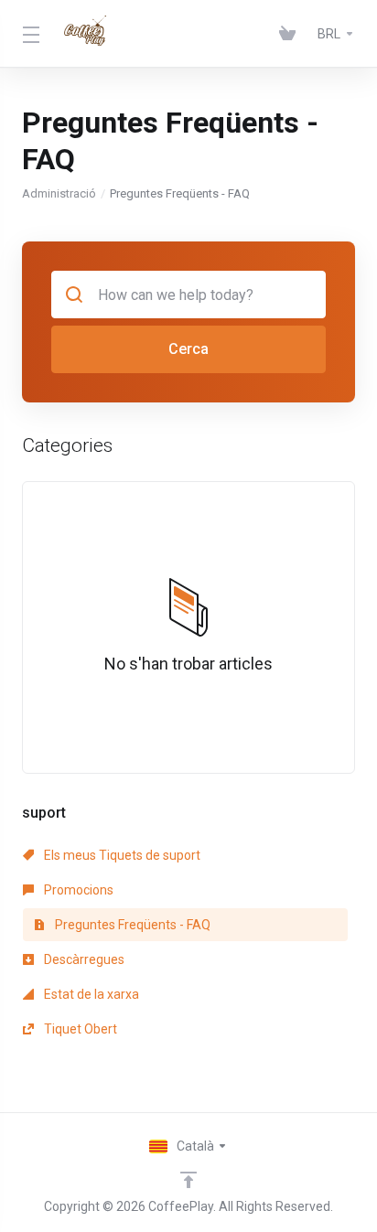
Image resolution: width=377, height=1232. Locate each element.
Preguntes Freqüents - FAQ (131, 924)
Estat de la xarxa (90, 994)
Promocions (77, 890)
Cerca (188, 349)
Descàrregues (82, 959)
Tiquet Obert (79, 1029)
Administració (59, 193)
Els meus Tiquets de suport (120, 855)
